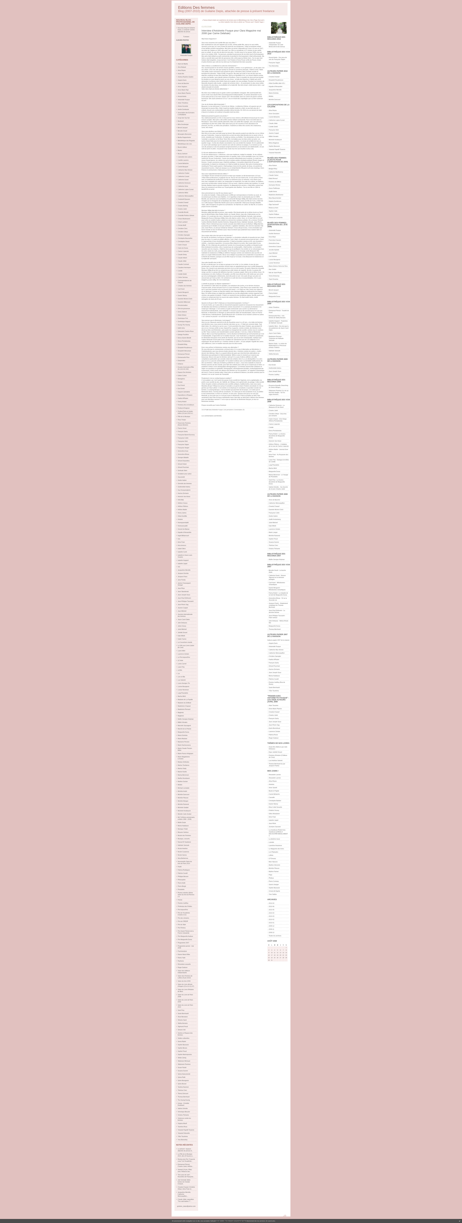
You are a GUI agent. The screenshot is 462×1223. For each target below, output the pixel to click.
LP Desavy (272, 858)
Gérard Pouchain (183, 467)
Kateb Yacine (182, 639)
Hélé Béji (181, 500)
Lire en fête (181, 677)
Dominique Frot (183, 318)
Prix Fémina (182, 928)
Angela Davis (182, 80)
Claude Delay (182, 254)
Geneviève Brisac (183, 454)
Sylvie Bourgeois (183, 1080)
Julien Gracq (182, 626)
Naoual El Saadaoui (184, 842)
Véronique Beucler (184, 1112)
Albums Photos (182, 40)
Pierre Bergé (182, 886)
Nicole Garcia (182, 855)
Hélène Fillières (183, 506)
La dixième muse (274, 839)
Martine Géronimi (274, 865)
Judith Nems (273, 191)
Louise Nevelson (183, 690)
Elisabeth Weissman (184, 351)
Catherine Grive (183, 186)
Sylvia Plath (181, 1077)
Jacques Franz (182, 576)
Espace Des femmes (184, 372)
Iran (179, 539)
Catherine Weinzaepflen (186, 196)
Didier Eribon (182, 315)
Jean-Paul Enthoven (184, 598)
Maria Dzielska (182, 735)
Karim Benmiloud (274, 728)
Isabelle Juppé (182, 563)
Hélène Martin (182, 509)
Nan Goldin (272, 269)
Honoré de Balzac (183, 529)
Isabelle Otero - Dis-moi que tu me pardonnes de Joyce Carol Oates (279, 328)
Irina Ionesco (182, 545)
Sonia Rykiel (182, 1041)
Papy (270, 875)
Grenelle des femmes (185, 483)
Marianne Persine (183, 742)
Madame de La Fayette (185, 699)
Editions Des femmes (196, 7)
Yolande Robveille (184, 1133)
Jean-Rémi (272, 823)
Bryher (180, 150)
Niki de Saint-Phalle (275, 272)
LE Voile (180, 660)
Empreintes (181, 360)
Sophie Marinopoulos (185, 1054)
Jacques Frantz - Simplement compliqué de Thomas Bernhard (278, 605)
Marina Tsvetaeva (183, 765)
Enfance (180, 364)
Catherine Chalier (183, 173)
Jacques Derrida (183, 573)
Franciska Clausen (275, 240)
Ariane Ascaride (183, 106)
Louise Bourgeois (183, 686)
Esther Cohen (182, 375)
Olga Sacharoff (274, 204)
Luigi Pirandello (183, 693)
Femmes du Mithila (275, 182)
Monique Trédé (183, 829)
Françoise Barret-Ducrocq (186, 435)
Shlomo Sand (182, 1020)
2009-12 (271, 926)
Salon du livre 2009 (184, 981)
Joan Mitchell (182, 611)
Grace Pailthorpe (274, 188)
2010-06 (271, 906)
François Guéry (183, 431)
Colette (180, 271)
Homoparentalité (183, 522)
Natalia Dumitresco (275, 201)
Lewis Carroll (182, 664)
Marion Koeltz (182, 772)
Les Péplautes (273, 852)
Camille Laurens (183, 160)
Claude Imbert (182, 258)
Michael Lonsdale (183, 788)
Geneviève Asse (183, 451)
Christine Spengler (184, 235)
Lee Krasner (273, 256)
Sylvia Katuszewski (184, 1074)
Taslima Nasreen (183, 1087)
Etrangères (181, 379)
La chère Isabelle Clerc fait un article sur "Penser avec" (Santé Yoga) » (241, 22)
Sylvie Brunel (182, 1084)
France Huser (182, 428)
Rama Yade (181, 958)
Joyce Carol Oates (184, 619)
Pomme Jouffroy (183, 903)
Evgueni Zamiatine (184, 392)
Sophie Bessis (182, 1048)
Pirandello (181, 889)
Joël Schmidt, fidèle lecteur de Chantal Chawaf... (184, 1182)
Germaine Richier (274, 185)
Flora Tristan (182, 420)
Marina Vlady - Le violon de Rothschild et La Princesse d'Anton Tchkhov (278, 345)
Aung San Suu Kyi (184, 118)
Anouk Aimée (182, 96)
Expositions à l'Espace (185, 395)
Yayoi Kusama (273, 279)
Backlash (181, 121)
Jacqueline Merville (184, 570)
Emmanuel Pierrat (183, 354)
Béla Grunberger (183, 124)
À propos (186, 36)
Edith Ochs (181, 328)
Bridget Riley (273, 169)
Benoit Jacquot (182, 127)
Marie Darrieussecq (184, 745)
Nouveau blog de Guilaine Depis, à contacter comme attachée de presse (186, 30)
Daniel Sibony (182, 295)
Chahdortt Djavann (184, 199)
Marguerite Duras (183, 732)
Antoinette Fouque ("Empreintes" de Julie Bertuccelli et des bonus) (277, 44)
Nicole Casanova (183, 852)
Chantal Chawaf (183, 202)
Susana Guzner (183, 1071)
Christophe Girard (183, 241)
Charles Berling (183, 206)
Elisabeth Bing (182, 344)
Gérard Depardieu (184, 461)
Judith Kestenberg (275, 519)
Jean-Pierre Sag (183, 604)
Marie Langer (273, 532)
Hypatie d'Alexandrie (184, 532)
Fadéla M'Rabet (183, 398)
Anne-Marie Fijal (183, 90)
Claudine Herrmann (184, 267)
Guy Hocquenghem (184, 490)
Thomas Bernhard (183, 1097)
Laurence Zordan (183, 654)
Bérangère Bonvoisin (185, 134)
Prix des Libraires (183, 918)
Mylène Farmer (274, 871)
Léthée (271, 855)
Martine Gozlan (183, 781)
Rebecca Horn (273, 208)
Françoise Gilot (183, 441)
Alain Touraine (273, 705)
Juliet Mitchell (182, 629)
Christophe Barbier (275, 801)
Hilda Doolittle (182, 516)
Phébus (271, 878)
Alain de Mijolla (183, 64)
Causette (272, 797)
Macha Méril (182, 696)
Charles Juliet (182, 209)
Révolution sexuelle (184, 964)
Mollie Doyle (182, 822)
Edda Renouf (273, 178)
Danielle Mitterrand (184, 302)
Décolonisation (183, 305)
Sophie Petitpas (274, 214)
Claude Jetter (182, 261)
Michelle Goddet (183, 807)
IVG (179, 567)
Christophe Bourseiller (185, 238)
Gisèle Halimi (182, 480)
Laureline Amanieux (275, 845)
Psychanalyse (182, 951)
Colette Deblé (182, 274)
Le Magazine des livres (276, 849)
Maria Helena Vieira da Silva (278, 266)
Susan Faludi (182, 1067)
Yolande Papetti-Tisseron (186, 1130)
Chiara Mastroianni (184, 219)
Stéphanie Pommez (184, 1064)
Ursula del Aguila (274, 891)
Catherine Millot (183, 193)
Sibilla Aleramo (183, 1023)
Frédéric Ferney (274, 810)
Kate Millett (181, 636)
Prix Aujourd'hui (183, 909)
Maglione (181, 716)
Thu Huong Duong (184, 1100)
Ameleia (271, 784)
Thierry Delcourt (183, 1093)
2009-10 (271, 932)
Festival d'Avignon (184, 408)
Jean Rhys (181, 588)
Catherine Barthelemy (276, 172)
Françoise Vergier (183, 448)
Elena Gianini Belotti (184, 338)
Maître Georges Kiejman (186, 719)
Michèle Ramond (183, 804)
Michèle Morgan (183, 801)
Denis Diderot (182, 312)
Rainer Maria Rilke (184, 954)
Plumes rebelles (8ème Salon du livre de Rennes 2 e (186, 894)
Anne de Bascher (183, 83)
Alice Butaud (182, 67)
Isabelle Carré (182, 552)
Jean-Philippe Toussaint (185, 601)
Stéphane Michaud (184, 1061)
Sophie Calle (273, 211)
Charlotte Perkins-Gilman (186, 215)
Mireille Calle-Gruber (184, 814)
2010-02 (271, 919)
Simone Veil (182, 1030)
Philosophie (182, 880)
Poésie (180, 900)
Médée (180, 785)
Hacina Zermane (183, 493)
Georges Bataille (183, 457)
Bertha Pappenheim (184, 137)
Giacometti (181, 477)
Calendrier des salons (185, 157)
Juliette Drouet (182, 632)
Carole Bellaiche (274, 794)
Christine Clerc (182, 228)
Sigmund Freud (183, 1026)
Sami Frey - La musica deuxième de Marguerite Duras (277, 482)
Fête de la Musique (184, 416)
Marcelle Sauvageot (184, 725)
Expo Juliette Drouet (275, 752)
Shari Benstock (183, 1017)
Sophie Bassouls (183, 1045)
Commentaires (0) (239, 409)
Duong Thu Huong (184, 325)
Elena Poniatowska (184, 341)
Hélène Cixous (182, 503)
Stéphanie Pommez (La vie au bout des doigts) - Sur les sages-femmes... (279, 392)
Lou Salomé (182, 680)
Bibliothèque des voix (185, 144)
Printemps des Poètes (185, 906)
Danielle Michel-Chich (185, 299)
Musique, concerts (184, 839)
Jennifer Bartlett (274, 250)
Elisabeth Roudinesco (185, 347)
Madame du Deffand (184, 703)
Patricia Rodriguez (184, 870)
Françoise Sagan (183, 444)
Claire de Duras (183, 248)
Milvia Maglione (274, 143)
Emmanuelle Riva (183, 357)
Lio (179, 673)
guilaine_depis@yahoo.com (186, 1206)
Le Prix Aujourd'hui (184, 657)
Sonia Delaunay (274, 276)
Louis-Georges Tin (184, 683)
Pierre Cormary (274, 881)
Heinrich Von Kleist (184, 496)
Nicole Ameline (183, 848)
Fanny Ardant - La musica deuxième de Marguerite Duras (277, 436)
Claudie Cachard (183, 264)
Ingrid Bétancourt (183, 535)
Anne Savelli (273, 787)
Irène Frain (181, 542)
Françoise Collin (183, 438)
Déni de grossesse (184, 308)
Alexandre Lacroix (275, 774)
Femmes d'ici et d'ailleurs (186, 405)
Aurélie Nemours (274, 233)
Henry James (182, 513)
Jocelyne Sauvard (275, 827)
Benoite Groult (182, 131)
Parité (180, 867)
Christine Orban (183, 232)
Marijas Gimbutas (183, 762)
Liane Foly (181, 667)
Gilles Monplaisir (274, 814)
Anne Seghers (182, 87)
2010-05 (271, 910)
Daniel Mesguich (183, 292)
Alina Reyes (182, 70)
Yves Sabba (273, 894)
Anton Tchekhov (183, 103)
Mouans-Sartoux (183, 832)
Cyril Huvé (181, 289)
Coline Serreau (183, 277)
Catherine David (183, 180)
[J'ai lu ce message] (460, 1221)
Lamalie (271, 842)
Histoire (180, 519)
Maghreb (181, 712)
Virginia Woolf (182, 1123)
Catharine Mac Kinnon (185, 170)
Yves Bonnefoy (182, 1140)
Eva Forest (181, 385)
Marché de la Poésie (184, 729)
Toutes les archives (275, 936)
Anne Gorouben (274, 114)
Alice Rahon (273, 165)
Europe (180, 382)
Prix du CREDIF (183, 921)
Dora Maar (272, 237)
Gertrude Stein (182, 470)
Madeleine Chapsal (184, 706)
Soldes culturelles (183, 1038)
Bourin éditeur (182, 147)
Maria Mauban (182, 738)
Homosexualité (183, 526)
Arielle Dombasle (183, 109)
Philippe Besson (183, 876)
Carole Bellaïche (183, 163)
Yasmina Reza (182, 1127)
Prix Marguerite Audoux (185, 936)
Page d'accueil (259, 20)
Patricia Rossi (273, 735)
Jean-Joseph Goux (184, 595)
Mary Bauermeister (275, 198)
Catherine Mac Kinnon (276, 650)
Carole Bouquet (183, 167)
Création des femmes (185, 286)
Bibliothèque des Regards (186, 141)
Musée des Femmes (184, 835)
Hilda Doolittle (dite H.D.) (277, 83)
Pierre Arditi (181, 883)
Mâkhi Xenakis (273, 136)
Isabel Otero (182, 548)
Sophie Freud (182, 1051)
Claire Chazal (182, 245)
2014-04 (271, 903)
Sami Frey (181, 1010)
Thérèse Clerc (182, 1090)
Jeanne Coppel (183, 608)
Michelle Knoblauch (184, 811)
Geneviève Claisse (275, 246)
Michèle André (182, 791)
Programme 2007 (183, 943)
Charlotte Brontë (183, 212)
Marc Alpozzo (273, 862)
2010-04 (271, 913)
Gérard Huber (182, 464)
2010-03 (271, 916)
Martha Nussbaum (184, 778)
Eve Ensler (181, 388)
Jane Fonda (182, 580)
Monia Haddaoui (183, 826)
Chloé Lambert (182, 222)
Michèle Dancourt (183, 794)
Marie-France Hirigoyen (185, 753)
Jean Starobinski (183, 591)
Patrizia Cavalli (183, 873)
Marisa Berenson (183, 775)
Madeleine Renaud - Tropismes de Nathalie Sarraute (276, 338)
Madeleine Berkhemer (276, 195)
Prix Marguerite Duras (185, 939)
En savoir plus (270, 1221)
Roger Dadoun (182, 967)
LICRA (180, 670)
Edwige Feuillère (183, 334)
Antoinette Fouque (186, 55)
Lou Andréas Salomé (275, 760)
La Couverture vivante (185, 642)
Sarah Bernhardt (183, 1013)
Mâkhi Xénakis (182, 722)
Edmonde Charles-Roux (186, 331)
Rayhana (181, 961)
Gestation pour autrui (184, 474)
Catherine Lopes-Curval (185, 189)
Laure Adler (181, 651)
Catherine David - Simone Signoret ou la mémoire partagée (277, 577)
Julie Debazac (182, 623)
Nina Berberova (183, 858)
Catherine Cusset (183, 176)
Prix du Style (182, 924)
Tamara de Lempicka (275, 217)
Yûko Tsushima (183, 1136)
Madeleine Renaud (184, 709)
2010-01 (271, 923)
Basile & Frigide (274, 791)
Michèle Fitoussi (183, 798)
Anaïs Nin (181, 73)
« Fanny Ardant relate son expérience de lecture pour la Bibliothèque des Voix (227, 20)
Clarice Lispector (183, 251)
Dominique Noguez (184, 321)
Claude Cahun (273, 175)
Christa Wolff (182, 225)
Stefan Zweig (182, 1058)
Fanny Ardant (182, 401)
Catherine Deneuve (184, 183)
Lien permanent (228, 409)
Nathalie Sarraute (183, 845)
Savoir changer (274, 884)
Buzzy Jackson (182, 154)
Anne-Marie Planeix (184, 93)
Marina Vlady (182, 768)
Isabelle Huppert (183, 560)
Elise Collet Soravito (275, 807)
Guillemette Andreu (184, 487)
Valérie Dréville (183, 1108)
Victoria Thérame (183, 1115)
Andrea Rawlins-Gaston (185, 77)
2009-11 (271, 929)
